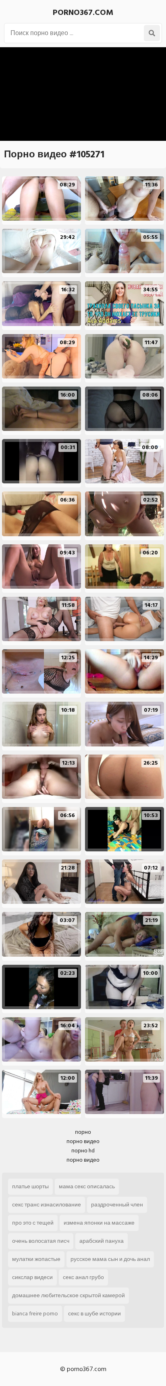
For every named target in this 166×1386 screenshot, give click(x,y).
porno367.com (83, 12)
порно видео (83, 1141)
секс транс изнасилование (46, 1204)
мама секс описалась (87, 1186)
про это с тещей (33, 1222)
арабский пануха (101, 1241)
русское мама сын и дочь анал (110, 1259)
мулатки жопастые (36, 1259)
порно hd (83, 1150)
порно (83, 1132)
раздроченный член (117, 1204)
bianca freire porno (35, 1313)
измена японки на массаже (99, 1222)
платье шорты (30, 1186)
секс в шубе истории (94, 1313)
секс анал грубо (83, 1277)
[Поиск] (152, 33)
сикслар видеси (32, 1277)
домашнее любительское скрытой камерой (68, 1295)
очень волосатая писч (40, 1241)
